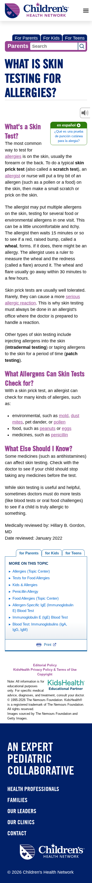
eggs (66, 428)
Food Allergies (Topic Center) (36, 598)
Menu (86, 10)
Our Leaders (21, 811)
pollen (60, 422)
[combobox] (54, 46)
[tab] (73, 552)
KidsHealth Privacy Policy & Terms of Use (45, 669)
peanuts (47, 428)
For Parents (26, 38)
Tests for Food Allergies (31, 578)
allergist (12, 175)
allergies (13, 156)
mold (63, 415)
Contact (16, 833)
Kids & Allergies (25, 585)
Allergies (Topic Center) (31, 571)
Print (47, 644)
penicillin (59, 434)
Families (17, 800)
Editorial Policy (45, 665)
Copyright (44, 674)
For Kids (51, 38)
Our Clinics (21, 822)
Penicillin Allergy (25, 591)
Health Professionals (33, 788)
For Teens (75, 38)
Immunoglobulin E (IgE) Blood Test (40, 617)
